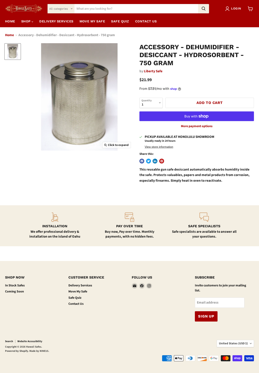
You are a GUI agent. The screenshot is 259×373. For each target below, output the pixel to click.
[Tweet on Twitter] (148, 161)
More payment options (196, 126)
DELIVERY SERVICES (56, 21)
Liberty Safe (153, 71)
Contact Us (76, 304)
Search (9, 341)
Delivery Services (80, 285)
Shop (26, 21)
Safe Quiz (74, 297)
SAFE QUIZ (120, 21)
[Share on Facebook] (141, 161)
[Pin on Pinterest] (161, 161)
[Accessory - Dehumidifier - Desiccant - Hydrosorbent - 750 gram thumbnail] (13, 52)
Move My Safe (77, 291)
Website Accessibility (29, 341)
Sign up (206, 316)
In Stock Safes (15, 285)
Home (10, 21)
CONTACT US (146, 21)
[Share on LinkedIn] (155, 161)
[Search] (203, 8)
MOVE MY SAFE (92, 21)
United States (233, 343)
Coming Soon (14, 291)
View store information (159, 146)
